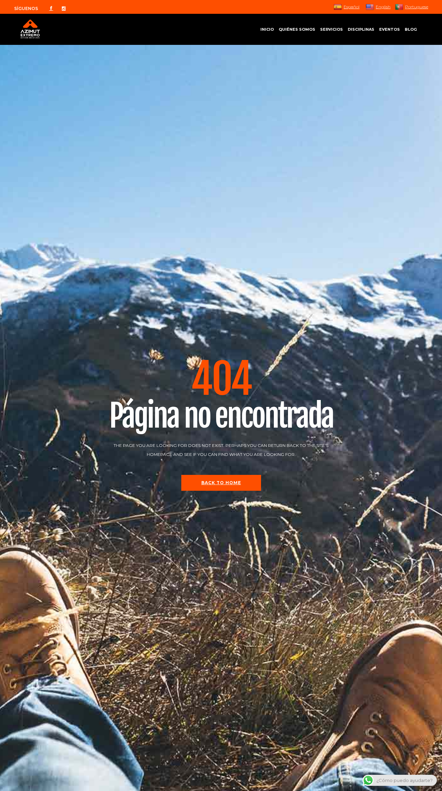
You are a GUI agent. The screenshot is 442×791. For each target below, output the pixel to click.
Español (351, 6)
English (383, 6)
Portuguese (416, 6)
